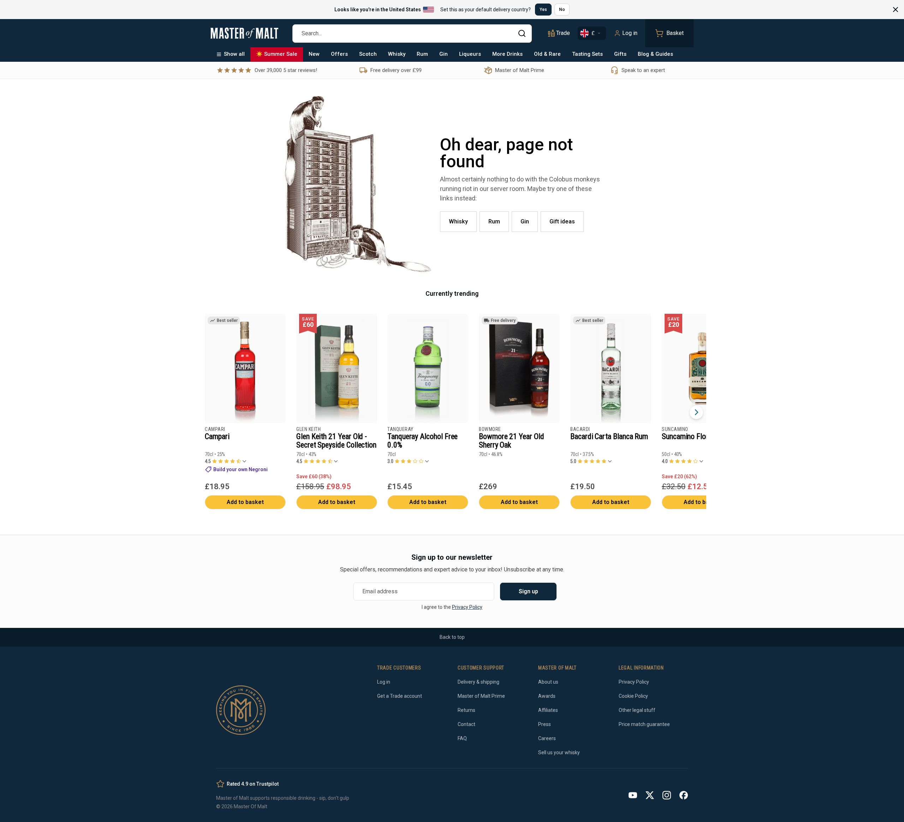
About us (548, 682)
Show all (234, 54)
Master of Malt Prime (481, 696)
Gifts (620, 54)
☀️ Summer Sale (276, 54)
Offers (339, 54)
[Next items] (696, 412)
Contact (466, 724)
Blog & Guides (655, 54)
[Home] (244, 33)
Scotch (368, 54)
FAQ (462, 738)
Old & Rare (547, 54)
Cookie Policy (633, 696)
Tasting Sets (587, 54)
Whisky (396, 54)
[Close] (895, 9)
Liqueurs (470, 54)
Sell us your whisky (559, 752)
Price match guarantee (644, 724)
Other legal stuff (637, 710)
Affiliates (548, 710)
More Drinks (507, 54)
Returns (466, 710)
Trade (563, 33)
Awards (546, 696)
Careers (547, 738)
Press (544, 724)
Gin (443, 54)
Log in (629, 33)
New (314, 54)
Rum (422, 54)
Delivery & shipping (478, 682)
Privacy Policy (467, 607)
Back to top (452, 637)
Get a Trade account (399, 696)
